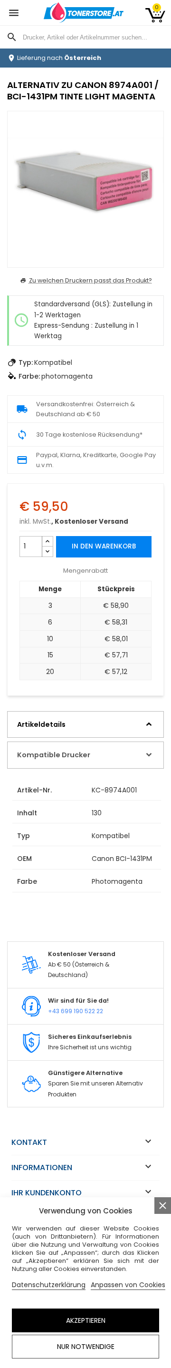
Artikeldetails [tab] (41, 724)
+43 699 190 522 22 (75, 1011)
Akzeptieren (85, 1320)
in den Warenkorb (104, 546)
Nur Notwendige (85, 1346)
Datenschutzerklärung (49, 1285)
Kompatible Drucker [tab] (53, 755)
